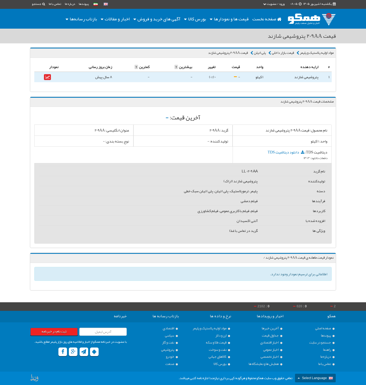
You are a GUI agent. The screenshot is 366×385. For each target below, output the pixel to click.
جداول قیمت (270, 335)
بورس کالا (196, 18)
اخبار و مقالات (117, 18)
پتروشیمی (168, 349)
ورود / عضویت (275, 4)
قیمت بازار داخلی (283, 52)
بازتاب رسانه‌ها (83, 18)
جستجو (37, 4)
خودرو (170, 356)
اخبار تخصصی (269, 356)
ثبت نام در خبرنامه (54, 331)
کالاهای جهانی (217, 356)
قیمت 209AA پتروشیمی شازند (228, 52)
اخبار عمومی (271, 349)
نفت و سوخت (218, 349)
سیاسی (170, 335)
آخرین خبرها (270, 328)
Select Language (314, 378)
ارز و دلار (221, 335)
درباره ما (70, 4)
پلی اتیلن (260, 52)
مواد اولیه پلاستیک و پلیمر (317, 52)
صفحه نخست (264, 18)
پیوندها (84, 4)
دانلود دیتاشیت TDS (284, 152)
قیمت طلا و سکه (216, 342)
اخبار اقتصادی (269, 342)
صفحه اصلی (323, 328)
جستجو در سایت (320, 342)
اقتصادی (169, 328)
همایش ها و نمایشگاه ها (264, 364)
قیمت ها (231, 18)
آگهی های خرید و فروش (158, 18)
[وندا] (34, 379)
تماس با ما (55, 4)
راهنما (327, 349)
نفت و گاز (168, 342)
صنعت (170, 364)
